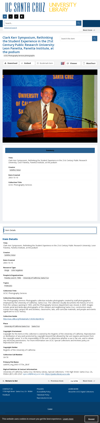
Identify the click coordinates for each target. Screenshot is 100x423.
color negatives (17, 270)
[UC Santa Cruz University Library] (41, 7)
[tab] (50, 150)
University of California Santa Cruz (17, 326)
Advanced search (10, 28)
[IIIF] (63, 63)
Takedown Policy (43, 395)
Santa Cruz (36, 326)
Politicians (8, 286)
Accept (91, 419)
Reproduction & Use (44, 398)
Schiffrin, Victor (15, 170)
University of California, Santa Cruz (36, 278)
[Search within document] (94, 38)
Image (7, 270)
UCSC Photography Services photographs (19, 56)
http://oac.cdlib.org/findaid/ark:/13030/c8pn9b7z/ (23, 319)
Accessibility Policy (44, 392)
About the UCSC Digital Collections (81, 392)
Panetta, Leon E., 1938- (13, 278)
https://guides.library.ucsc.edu (57, 374)
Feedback (6, 395)
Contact (50, 409)
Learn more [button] (68, 419)
